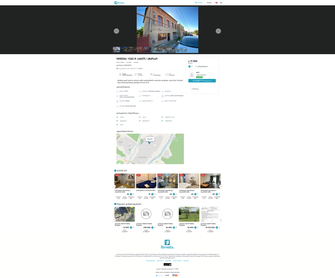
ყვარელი (129, 62)
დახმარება (160, 260)
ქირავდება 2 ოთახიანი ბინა (145, 190)
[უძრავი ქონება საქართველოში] (119, 2)
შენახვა (196, 89)
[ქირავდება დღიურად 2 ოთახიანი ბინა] (124, 180)
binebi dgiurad (166, 272)
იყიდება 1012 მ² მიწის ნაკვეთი (186, 224)
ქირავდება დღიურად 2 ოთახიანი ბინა (122, 191)
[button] (149, 142)
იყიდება (136, 62)
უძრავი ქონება (120, 62)
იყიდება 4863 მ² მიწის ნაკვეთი (122, 224)
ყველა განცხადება (201, 74)
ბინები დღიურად (175, 272)
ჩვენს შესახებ (150, 260)
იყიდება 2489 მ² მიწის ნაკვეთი (208, 224)
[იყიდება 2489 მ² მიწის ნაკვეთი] (210, 214)
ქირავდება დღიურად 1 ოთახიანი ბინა (165, 191)
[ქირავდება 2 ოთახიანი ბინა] (146, 180)
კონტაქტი (168, 260)
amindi (161, 272)
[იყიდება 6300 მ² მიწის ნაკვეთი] (167, 214)
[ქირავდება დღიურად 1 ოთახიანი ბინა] (167, 180)
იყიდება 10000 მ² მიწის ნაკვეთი (144, 224)
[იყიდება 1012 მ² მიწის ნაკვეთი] (189, 214)
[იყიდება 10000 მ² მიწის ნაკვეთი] (146, 214)
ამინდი (157, 272)
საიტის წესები (177, 260)
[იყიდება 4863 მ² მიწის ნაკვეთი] (124, 214)
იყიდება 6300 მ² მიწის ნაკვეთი (165, 224)
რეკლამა (186, 260)
